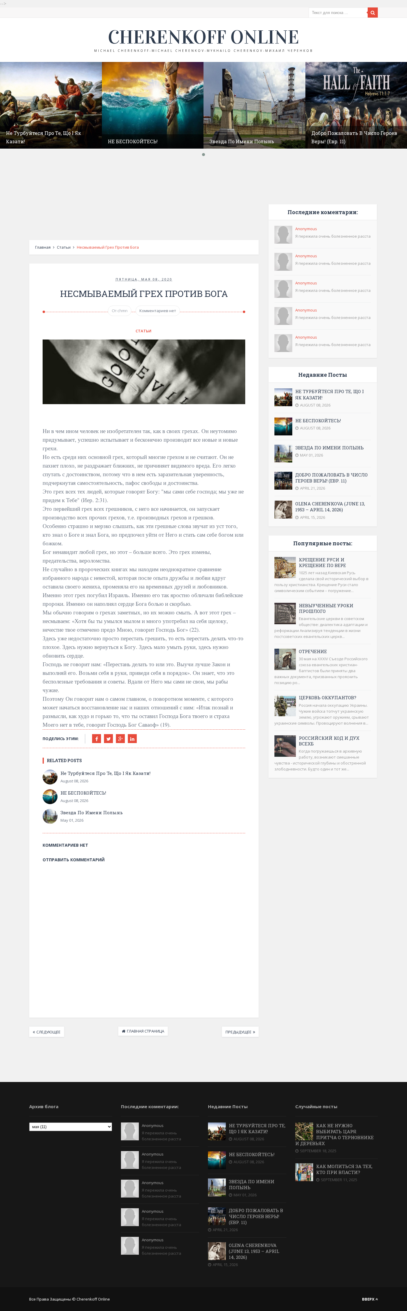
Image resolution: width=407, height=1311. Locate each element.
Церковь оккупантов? (327, 697)
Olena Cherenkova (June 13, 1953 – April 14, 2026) (330, 507)
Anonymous (306, 228)
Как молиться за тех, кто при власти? (344, 1169)
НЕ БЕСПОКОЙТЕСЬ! (133, 141)
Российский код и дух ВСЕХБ (329, 741)
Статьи (64, 247)
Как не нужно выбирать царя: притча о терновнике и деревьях (334, 1134)
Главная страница (145, 1031)
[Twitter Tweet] (108, 738)
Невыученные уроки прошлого (326, 608)
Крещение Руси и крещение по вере (322, 562)
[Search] (373, 12)
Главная (43, 247)
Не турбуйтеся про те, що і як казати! (105, 773)
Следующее (48, 1032)
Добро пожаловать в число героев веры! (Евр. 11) (331, 478)
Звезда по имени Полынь (241, 141)
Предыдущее (238, 1032)
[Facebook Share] (96, 738)
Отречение (313, 651)
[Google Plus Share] (120, 738)
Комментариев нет (157, 310)
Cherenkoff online (203, 37)
